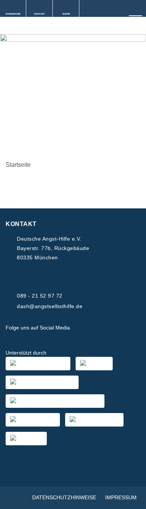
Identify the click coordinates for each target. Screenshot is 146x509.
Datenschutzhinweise (64, 497)
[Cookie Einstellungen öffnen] (133, 500)
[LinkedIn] (117, 328)
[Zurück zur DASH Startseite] (3, 26)
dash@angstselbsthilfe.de (49, 306)
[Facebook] (81, 328)
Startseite (18, 165)
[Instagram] (99, 328)
